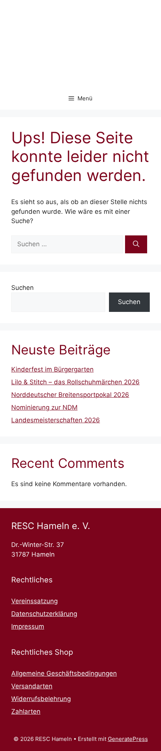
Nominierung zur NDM (44, 407)
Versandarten (31, 686)
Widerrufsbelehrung (41, 699)
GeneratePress (128, 738)
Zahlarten (25, 711)
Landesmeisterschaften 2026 (55, 420)
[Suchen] (136, 244)
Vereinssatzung (34, 601)
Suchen (22, 287)
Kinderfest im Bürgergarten (52, 369)
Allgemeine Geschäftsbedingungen (64, 673)
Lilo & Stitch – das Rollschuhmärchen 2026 (75, 382)
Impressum (27, 626)
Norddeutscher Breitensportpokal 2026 (70, 394)
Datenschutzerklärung (44, 613)
